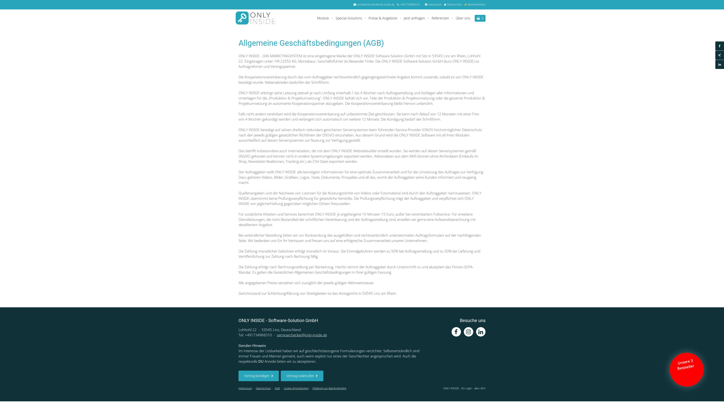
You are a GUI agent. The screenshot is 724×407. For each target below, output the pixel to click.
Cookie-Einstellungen (296, 388)
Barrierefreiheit (476, 4)
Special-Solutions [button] (349, 18)
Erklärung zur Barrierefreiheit (329, 388)
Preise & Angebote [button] (383, 18)
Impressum (435, 4)
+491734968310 (410, 4)
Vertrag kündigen (256, 376)
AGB (277, 388)
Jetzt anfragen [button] (414, 18)
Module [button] (323, 18)
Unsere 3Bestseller (686, 364)
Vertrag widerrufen (300, 376)
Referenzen (440, 18)
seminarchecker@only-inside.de (375, 4)
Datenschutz (454, 4)
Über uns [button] (463, 18)
